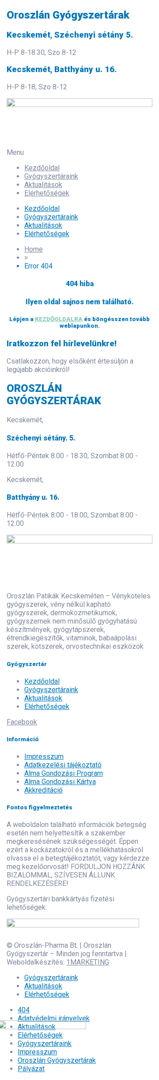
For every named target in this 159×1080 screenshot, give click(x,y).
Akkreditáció (43, 790)
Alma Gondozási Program (63, 773)
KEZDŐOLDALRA (59, 319)
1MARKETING (87, 962)
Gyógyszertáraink (51, 176)
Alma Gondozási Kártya (60, 781)
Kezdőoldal (42, 168)
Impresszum (44, 756)
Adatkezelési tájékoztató (63, 765)
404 (24, 1010)
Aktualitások (43, 184)
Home (33, 249)
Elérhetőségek (46, 193)
